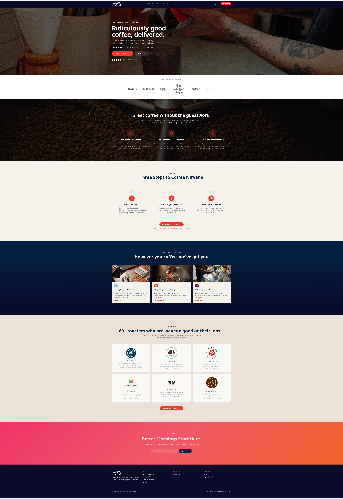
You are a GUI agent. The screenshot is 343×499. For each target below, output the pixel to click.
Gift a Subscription (148, 480)
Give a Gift (142, 53)
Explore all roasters (170, 408)
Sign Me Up (184, 451)
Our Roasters (177, 477)
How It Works (177, 474)
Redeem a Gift (147, 482)
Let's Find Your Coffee (170, 224)
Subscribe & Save (121, 53)
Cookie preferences (211, 491)
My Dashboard (208, 477)
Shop (176, 4)
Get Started (226, 4)
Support (183, 4)
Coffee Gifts (166, 4)
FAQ (205, 480)
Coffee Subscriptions (154, 4)
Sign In (216, 4)
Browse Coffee (147, 477)
